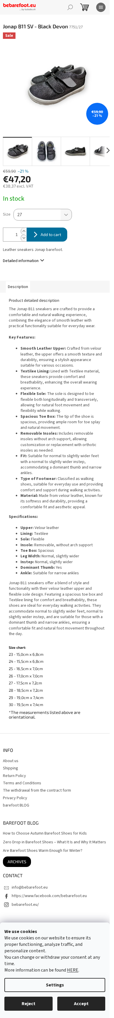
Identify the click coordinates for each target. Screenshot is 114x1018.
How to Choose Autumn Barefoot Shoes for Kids (45, 833)
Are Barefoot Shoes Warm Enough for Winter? (42, 851)
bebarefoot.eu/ (25, 905)
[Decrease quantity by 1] (24, 238)
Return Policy (14, 776)
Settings (55, 985)
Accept (81, 1003)
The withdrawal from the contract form (37, 790)
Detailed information (21, 261)
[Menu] (101, 7)
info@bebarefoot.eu (30, 887)
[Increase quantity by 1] (24, 231)
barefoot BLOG (16, 805)
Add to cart (51, 234)
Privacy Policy (15, 798)
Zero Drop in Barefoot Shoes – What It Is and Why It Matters (54, 842)
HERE (72, 970)
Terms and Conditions (22, 783)
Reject (28, 1003)
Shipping (10, 768)
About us (10, 761)
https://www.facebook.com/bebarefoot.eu (49, 896)
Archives (17, 861)
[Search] (70, 7)
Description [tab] (18, 287)
